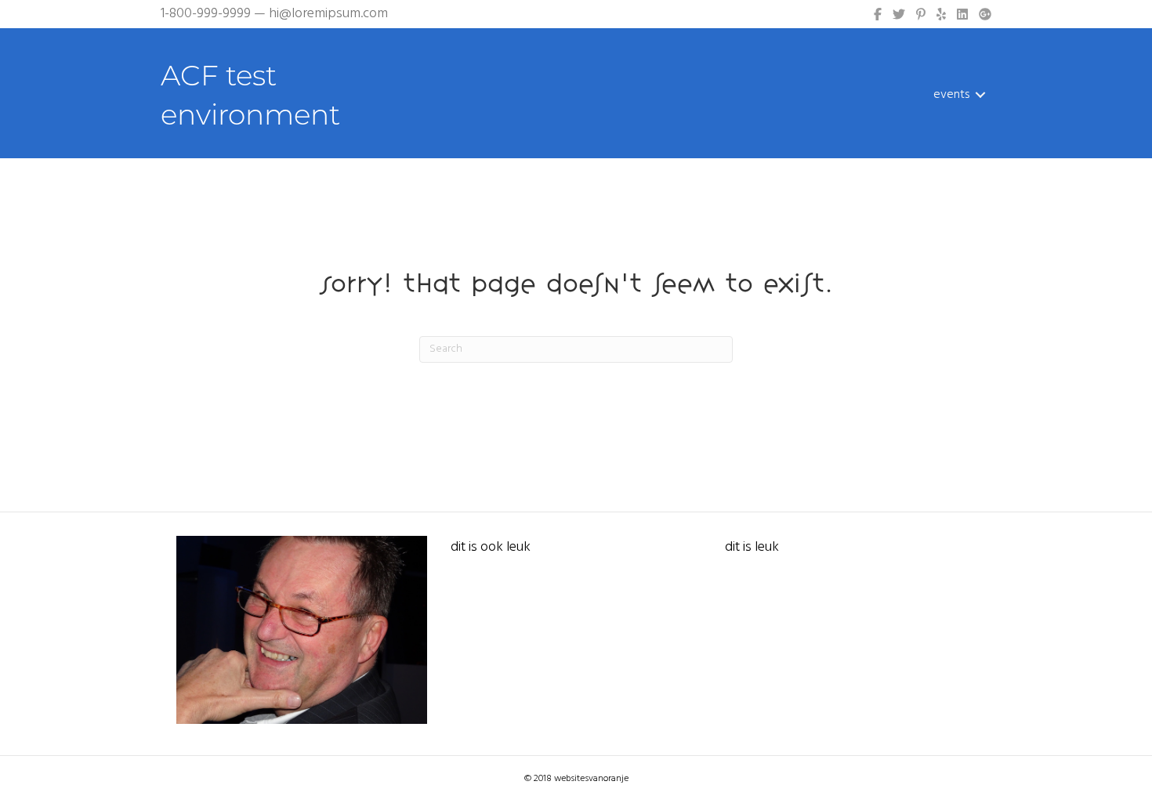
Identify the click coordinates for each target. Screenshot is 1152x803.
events (951, 95)
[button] (980, 95)
